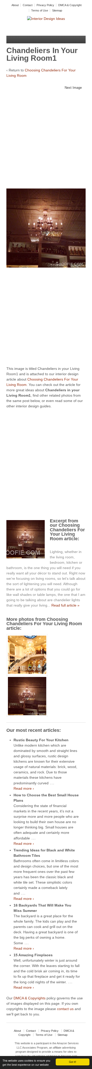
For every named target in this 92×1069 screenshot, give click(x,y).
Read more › (24, 788)
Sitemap (57, 10)
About (15, 5)
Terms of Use (39, 10)
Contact (27, 5)
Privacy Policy (45, 5)
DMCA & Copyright (70, 5)
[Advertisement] (46, 141)
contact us (65, 1009)
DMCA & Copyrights (29, 998)
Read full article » (65, 605)
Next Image (73, 88)
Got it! (72, 1062)
